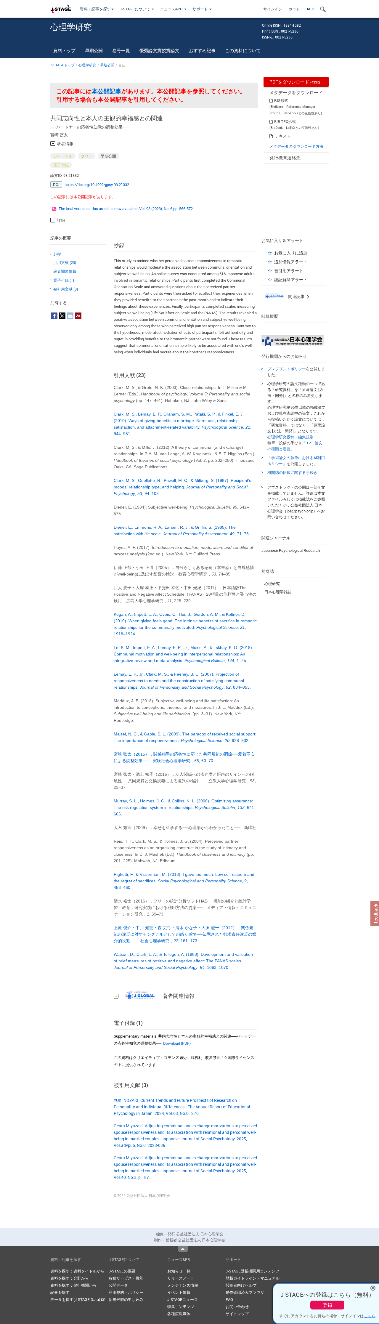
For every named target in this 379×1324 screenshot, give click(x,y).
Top (183, 1249)
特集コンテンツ (180, 1306)
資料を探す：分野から (69, 1278)
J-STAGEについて (135, 9)
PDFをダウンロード (294, 82)
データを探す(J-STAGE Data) (75, 1299)
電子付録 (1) (63, 280)
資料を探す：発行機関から (73, 1285)
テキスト (282, 136)
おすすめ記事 (202, 50)
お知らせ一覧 (178, 1271)
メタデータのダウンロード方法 (296, 146)
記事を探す (60, 1292)
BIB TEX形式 (285, 121)
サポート (200, 9)
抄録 (57, 253)
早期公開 (94, 50)
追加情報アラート (290, 262)
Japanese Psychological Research (290, 550)
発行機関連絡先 (285, 158)
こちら (369, 1315)
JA (308, 9)
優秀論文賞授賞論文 (159, 50)
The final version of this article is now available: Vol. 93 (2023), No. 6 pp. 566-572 (126, 208)
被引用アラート (288, 270)
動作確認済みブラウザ (245, 1292)
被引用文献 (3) (65, 289)
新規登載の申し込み (126, 1299)
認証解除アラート (290, 279)
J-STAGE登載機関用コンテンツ (252, 1271)
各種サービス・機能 (126, 1278)
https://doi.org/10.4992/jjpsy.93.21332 (97, 184)
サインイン (272, 9)
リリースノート (180, 1278)
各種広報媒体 (178, 1313)
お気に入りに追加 (290, 253)
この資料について (243, 50)
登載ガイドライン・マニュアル (253, 1278)
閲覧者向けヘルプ (241, 1285)
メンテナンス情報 (182, 1285)
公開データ (118, 1285)
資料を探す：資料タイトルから (77, 1271)
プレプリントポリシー (286, 368)
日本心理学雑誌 (277, 591)
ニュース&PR (172, 9)
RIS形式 (281, 100)
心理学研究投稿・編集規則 (290, 437)
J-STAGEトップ (62, 64)
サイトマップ (237, 1313)
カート (294, 9)
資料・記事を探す (95, 9)
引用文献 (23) (64, 262)
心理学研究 (87, 64)
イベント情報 (178, 1292)
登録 (327, 1305)
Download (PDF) (177, 1043)
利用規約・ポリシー (126, 1292)
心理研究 (272, 583)
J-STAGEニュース (182, 1299)
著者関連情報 (64, 271)
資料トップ (64, 50)
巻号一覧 (121, 50)
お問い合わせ (237, 1306)
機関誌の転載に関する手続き (292, 472)
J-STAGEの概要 (122, 1271)
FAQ (229, 1299)
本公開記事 (106, 91)
